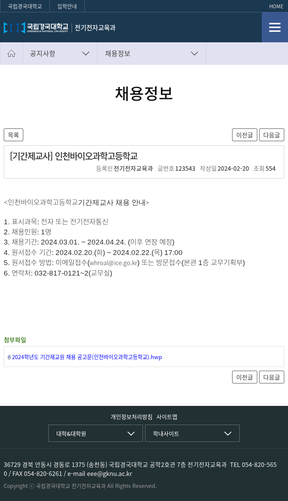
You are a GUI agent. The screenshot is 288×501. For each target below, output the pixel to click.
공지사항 (43, 53)
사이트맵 (166, 417)
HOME (276, 6)
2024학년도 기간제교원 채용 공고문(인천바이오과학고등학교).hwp (87, 357)
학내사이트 (166, 433)
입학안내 (67, 6)
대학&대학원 (71, 433)
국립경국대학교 (25, 6)
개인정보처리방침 (132, 417)
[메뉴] (275, 27)
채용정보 (117, 53)
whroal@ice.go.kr (113, 262)
